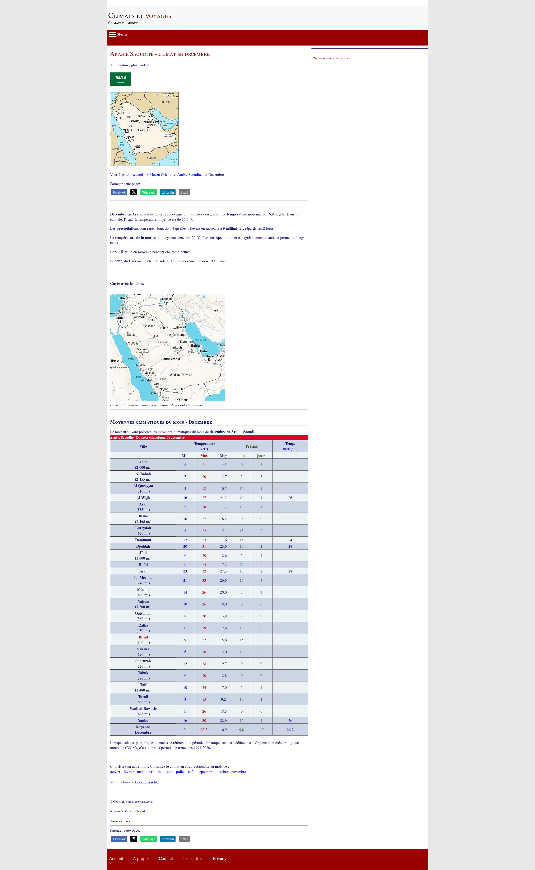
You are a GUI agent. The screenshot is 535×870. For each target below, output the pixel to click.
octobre (222, 771)
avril (151, 771)
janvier (115, 771)
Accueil (137, 174)
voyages (139, 15)
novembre (238, 771)
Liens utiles (192, 858)
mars (140, 771)
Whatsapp (148, 192)
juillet (180, 771)
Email (184, 192)
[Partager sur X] (133, 192)
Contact (166, 858)
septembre (205, 771)
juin (170, 771)
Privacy (220, 858)
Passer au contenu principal (128, 2)
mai (160, 771)
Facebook (119, 192)
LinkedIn (168, 192)
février (129, 771)
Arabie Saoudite (189, 174)
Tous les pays (120, 820)
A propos (141, 858)
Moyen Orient (160, 174)
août (191, 771)
